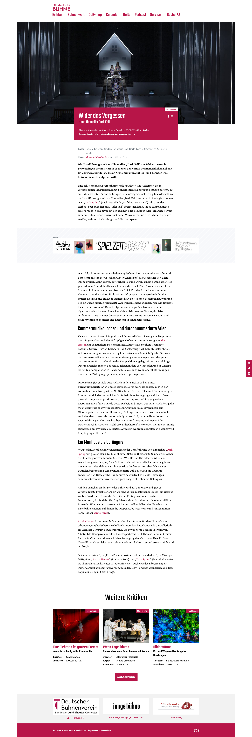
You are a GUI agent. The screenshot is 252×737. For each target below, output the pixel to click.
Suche (171, 15)
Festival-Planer (115, 7)
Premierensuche (116, 2)
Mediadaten (157, 7)
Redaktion (57, 731)
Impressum (93, 731)
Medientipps (75, 7)
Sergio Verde (100, 512)
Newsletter (68, 731)
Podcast (140, 15)
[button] (168, 116)
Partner (155, 2)
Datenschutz (105, 731)
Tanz (56, 2)
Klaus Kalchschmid (97, 157)
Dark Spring (92, 202)
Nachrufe (74, 2)
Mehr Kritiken (126, 676)
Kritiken (57, 15)
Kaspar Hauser (100, 559)
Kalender (112, 15)
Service (155, 15)
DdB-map (95, 15)
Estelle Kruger (86, 521)
